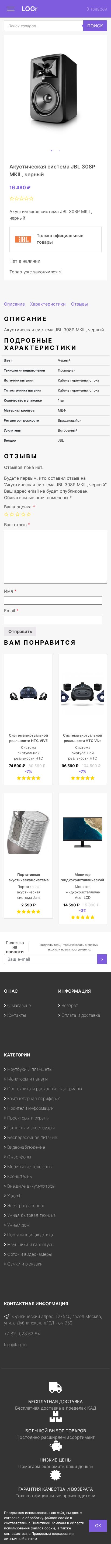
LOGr (30, 9)
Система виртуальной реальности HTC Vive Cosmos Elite (82, 740)
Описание (14, 304)
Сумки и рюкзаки (25, 1264)
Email (11, 610)
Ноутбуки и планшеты (29, 1069)
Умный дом (18, 1225)
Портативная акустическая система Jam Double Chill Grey (28, 879)
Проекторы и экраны (28, 1118)
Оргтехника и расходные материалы (44, 1088)
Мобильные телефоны (29, 1166)
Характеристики (48, 304)
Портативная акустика (30, 1234)
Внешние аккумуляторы (31, 1186)
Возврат (69, 1005)
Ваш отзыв (17, 524)
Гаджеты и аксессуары (31, 1127)
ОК (98, 1525)
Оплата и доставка (80, 1015)
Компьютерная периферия (34, 1098)
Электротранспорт (26, 1205)
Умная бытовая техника (31, 1215)
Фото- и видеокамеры (29, 1254)
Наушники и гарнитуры (30, 1244)
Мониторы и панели (27, 1079)
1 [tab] (51, 150)
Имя (10, 591)
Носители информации (30, 1108)
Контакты (16, 1015)
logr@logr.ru (15, 1344)
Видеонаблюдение (26, 1147)
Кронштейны (20, 1176)
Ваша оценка (19, 506)
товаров (96, 9)
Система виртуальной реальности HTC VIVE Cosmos (28, 740)
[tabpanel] (55, 91)
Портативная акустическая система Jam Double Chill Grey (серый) (28, 897)
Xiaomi (13, 1195)
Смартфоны (19, 1156)
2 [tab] (59, 150)
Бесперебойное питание (32, 1137)
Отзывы (79, 304)
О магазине (19, 1005)
